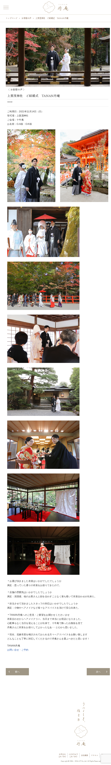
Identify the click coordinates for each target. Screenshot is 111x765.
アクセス (94, 755)
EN (64, 756)
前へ (17, 672)
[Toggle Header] (6, 7)
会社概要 (84, 755)
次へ (98, 672)
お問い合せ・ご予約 (17, 650)
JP (60, 756)
